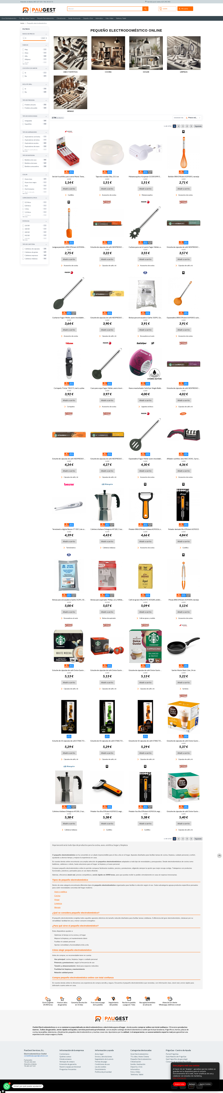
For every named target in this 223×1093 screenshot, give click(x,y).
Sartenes (185, 689)
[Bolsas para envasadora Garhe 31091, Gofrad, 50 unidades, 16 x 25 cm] (145, 294)
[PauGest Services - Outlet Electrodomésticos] (38, 8)
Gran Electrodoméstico (9, 18)
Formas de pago (101, 1062)
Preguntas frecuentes (67, 1069)
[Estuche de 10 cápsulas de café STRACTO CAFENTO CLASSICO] (69, 717)
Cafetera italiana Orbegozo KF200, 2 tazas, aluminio (72, 811)
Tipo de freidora (35, 100)
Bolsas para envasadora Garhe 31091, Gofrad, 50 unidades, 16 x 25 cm (156, 318)
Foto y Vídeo (109, 18)
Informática (99, 18)
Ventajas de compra (66, 1062)
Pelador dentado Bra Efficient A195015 (183, 529)
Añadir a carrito (69, 189)
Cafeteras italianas (108, 548)
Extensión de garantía (67, 1064)
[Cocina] (108, 53)
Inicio (22, 23)
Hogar (146, 72)
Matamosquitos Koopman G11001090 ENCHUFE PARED (151, 176)
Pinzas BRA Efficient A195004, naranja (184, 600)
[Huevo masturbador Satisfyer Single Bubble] (145, 364)
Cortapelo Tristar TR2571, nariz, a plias (69, 388)
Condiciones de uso (102, 1064)
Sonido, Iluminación (74, 18)
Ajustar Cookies (205, 1084)
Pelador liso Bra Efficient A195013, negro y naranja (110, 811)
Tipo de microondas (35, 116)
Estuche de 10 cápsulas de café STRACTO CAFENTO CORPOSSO (115, 741)
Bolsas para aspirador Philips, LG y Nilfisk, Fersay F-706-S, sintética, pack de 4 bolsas (123, 600)
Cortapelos (71, 407)
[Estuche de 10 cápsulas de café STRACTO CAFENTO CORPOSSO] (107, 717)
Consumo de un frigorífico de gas (178, 1062)
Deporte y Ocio (88, 18)
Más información (179, 1078)
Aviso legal (99, 1054)
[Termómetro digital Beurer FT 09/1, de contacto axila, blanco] (69, 505)
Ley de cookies (100, 1067)
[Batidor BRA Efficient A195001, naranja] (184, 152)
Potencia (35, 221)
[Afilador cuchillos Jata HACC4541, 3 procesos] (184, 435)
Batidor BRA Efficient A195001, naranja (183, 176)
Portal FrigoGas (172, 1054)
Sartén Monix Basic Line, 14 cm (183, 670)
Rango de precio (35, 34)
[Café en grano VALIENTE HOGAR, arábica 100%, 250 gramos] (145, 576)
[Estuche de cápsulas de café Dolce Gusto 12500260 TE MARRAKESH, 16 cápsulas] (184, 787)
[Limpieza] (184, 53)
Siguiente (198, 126)
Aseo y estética (70, 72)
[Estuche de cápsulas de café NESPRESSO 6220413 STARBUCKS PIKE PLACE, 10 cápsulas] (184, 223)
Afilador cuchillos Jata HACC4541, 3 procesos (184, 459)
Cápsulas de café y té (109, 265)
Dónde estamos (65, 1059)
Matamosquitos (147, 195)
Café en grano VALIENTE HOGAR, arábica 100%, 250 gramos (152, 600)
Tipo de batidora (35, 155)
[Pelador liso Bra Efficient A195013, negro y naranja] (107, 787)
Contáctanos (64, 1054)
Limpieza (183, 72)
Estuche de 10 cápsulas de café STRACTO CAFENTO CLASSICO (76, 741)
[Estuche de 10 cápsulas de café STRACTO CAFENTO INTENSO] (145, 717)
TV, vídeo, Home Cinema (26, 18)
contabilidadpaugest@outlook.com (36, 1056)
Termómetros (71, 548)
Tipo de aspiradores (35, 132)
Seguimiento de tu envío (104, 1059)
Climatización (61, 18)
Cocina (108, 72)
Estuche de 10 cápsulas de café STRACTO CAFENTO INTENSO (153, 741)
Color (35, 174)
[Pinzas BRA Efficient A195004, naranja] (184, 576)
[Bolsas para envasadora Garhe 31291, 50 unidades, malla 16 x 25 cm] (69, 576)
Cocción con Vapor (35, 68)
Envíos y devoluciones (103, 1056)
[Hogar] (146, 53)
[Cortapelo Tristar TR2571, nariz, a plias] (69, 364)
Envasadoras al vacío (147, 336)
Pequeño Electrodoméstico (45, 18)
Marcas (35, 45)
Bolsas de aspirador (109, 618)
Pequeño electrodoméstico (37, 23)
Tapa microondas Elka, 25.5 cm (107, 176)
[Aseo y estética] (70, 53)
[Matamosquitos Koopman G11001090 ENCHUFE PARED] (145, 152)
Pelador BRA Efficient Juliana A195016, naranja (147, 529)
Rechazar (192, 1084)
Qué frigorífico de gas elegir (177, 1059)
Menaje (70, 111)
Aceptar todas (179, 1084)
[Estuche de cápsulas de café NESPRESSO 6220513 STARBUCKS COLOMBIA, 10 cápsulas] (107, 223)
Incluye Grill (35, 84)
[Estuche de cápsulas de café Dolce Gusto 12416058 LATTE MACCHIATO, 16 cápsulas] (184, 717)
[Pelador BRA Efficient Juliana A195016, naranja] (145, 505)
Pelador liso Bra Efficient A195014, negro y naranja (149, 811)
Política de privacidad (103, 1072)
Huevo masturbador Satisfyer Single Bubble (145, 388)
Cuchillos (70, 195)
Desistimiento (100, 1069)
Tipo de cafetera (35, 244)
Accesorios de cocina (109, 195)
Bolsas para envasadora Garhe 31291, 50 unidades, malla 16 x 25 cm (78, 600)
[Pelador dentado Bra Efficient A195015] (184, 505)
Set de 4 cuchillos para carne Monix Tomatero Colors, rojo (74, 176)
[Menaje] (70, 92)
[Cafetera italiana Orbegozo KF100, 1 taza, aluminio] (107, 505)
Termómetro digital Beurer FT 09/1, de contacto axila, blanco (75, 529)
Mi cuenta (184, 9)
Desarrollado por (30, 1087)
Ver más (25, 64)
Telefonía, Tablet (121, 18)
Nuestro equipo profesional (70, 1067)
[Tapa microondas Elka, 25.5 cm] (107, 152)
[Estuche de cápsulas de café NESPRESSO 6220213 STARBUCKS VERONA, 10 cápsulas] (184, 364)
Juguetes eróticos (147, 407)
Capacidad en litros (35, 198)
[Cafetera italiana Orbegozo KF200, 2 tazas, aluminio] (69, 787)
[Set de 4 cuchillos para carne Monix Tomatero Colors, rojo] (69, 152)
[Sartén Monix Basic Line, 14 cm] (184, 646)
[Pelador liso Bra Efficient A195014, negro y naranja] (145, 787)
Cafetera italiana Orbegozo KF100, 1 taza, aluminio (110, 529)
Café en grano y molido (147, 618)
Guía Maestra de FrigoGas (176, 1056)
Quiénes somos (65, 1056)
